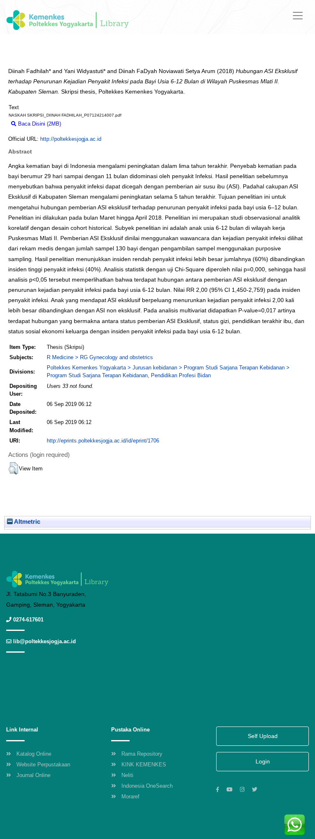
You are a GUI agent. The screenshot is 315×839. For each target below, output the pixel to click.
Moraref (130, 796)
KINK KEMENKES (143, 764)
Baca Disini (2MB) (38, 124)
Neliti (127, 775)
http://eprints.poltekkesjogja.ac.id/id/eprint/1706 (103, 441)
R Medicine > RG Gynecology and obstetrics (100, 357)
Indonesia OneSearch (147, 786)
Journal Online (33, 775)
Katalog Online (33, 754)
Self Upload (263, 736)
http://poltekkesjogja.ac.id (70, 139)
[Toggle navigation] (298, 15)
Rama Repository (141, 754)
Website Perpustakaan (43, 764)
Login (263, 761)
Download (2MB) (84, 124)
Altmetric (26, 521)
